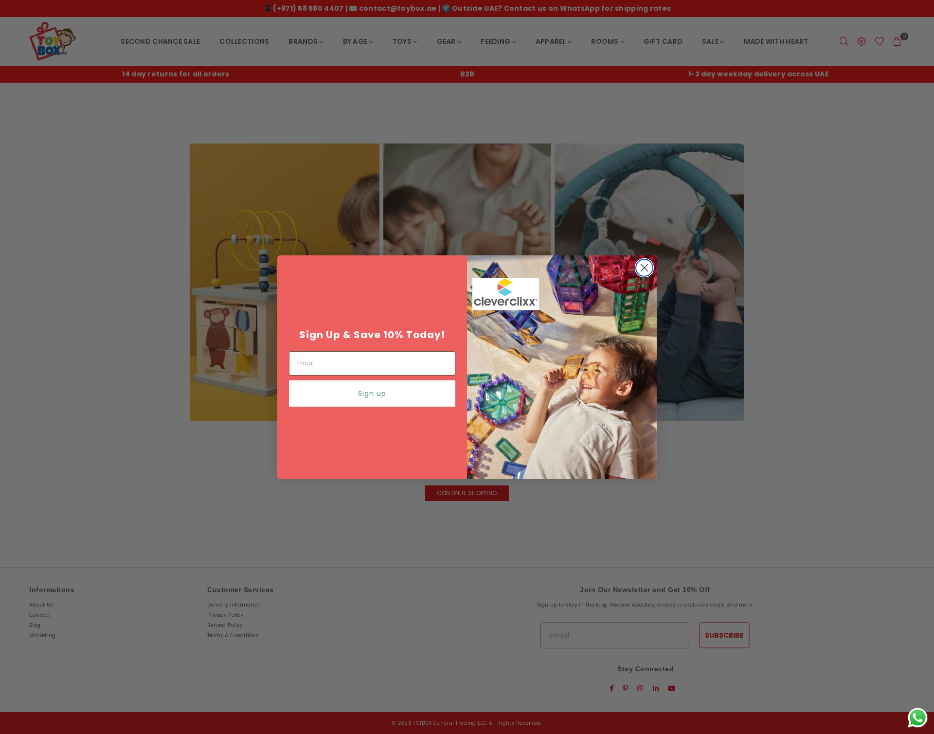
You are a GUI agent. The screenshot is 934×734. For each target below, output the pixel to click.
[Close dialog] (644, 267)
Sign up (372, 393)
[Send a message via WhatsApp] (917, 717)
